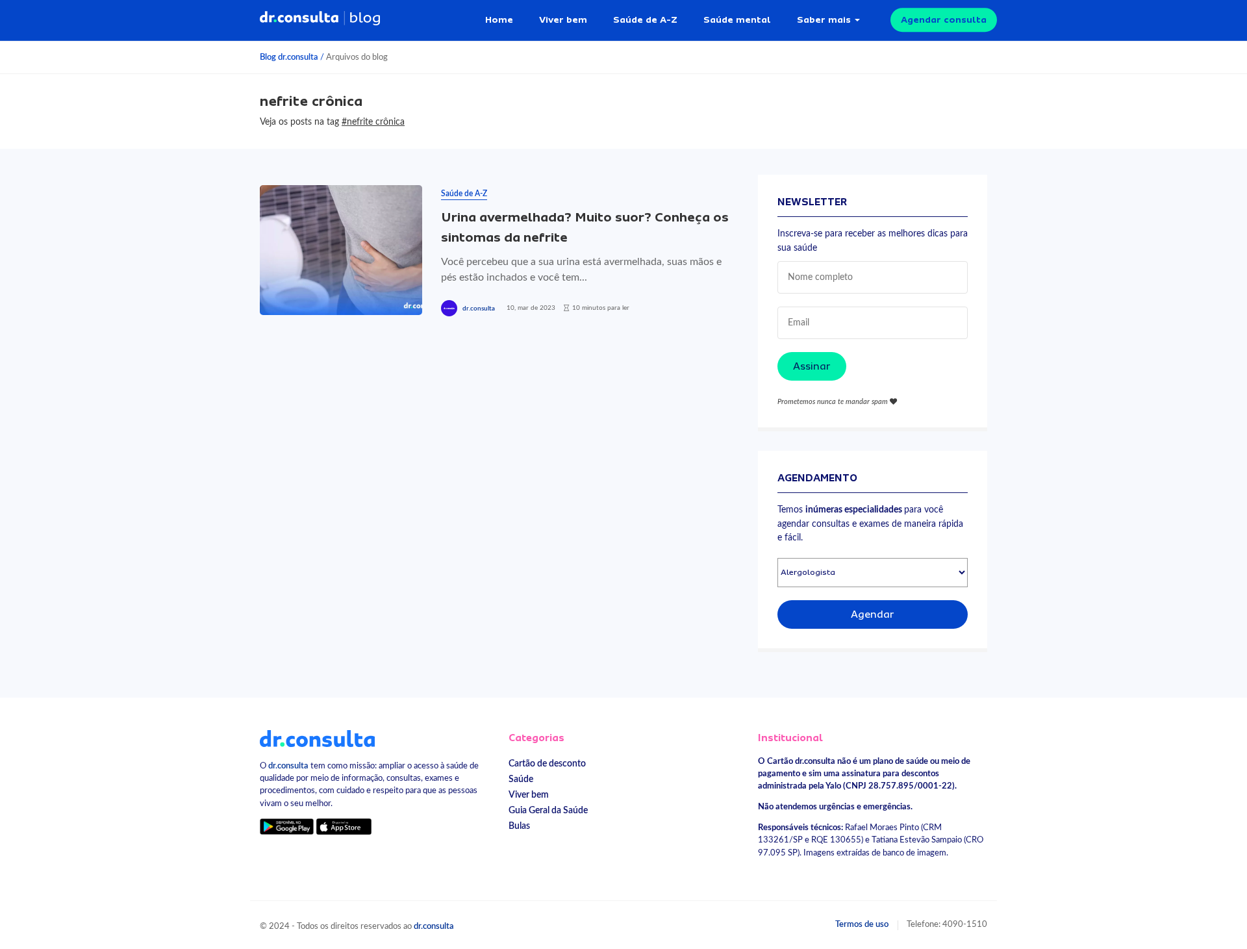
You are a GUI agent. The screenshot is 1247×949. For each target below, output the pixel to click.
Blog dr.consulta (289, 57)
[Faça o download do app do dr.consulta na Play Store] (287, 826)
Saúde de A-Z (645, 19)
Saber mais (824, 19)
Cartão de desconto (547, 763)
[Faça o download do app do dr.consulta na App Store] (343, 826)
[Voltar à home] (317, 738)
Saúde (521, 779)
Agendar (872, 614)
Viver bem (563, 19)
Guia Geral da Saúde (548, 810)
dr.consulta (478, 308)
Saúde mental (737, 19)
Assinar (812, 366)
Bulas (519, 826)
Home (499, 19)
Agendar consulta (944, 19)
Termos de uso (861, 924)
